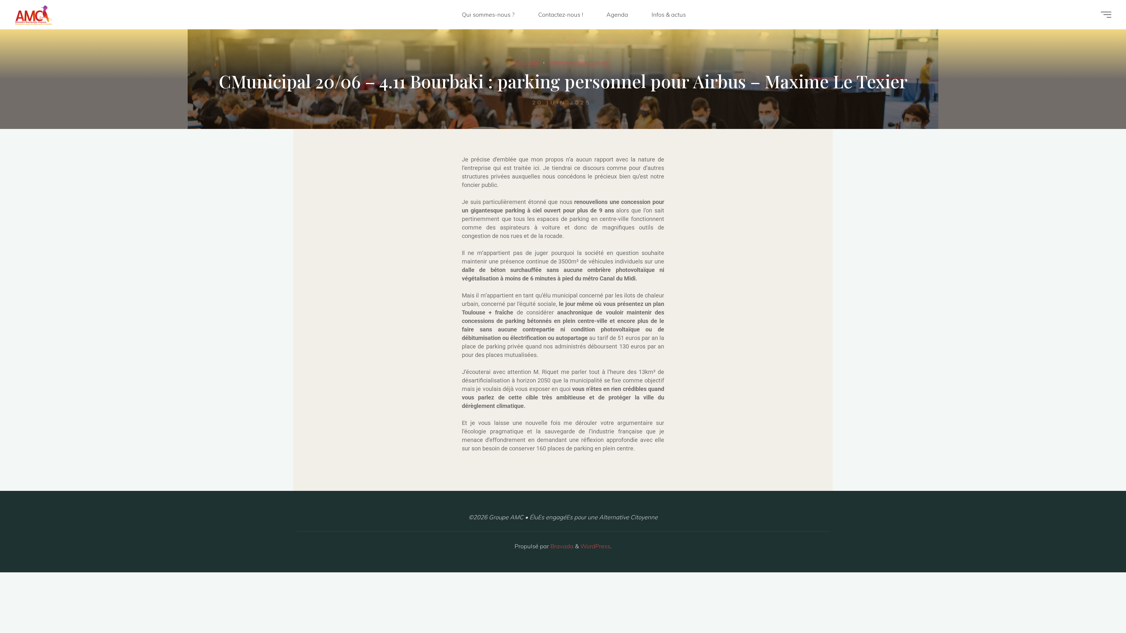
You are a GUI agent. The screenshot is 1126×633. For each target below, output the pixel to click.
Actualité (526, 63)
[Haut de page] (1103, 610)
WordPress (595, 546)
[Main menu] (1106, 15)
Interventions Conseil (579, 63)
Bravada (561, 546)
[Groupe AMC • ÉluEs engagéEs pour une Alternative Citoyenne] (33, 14)
